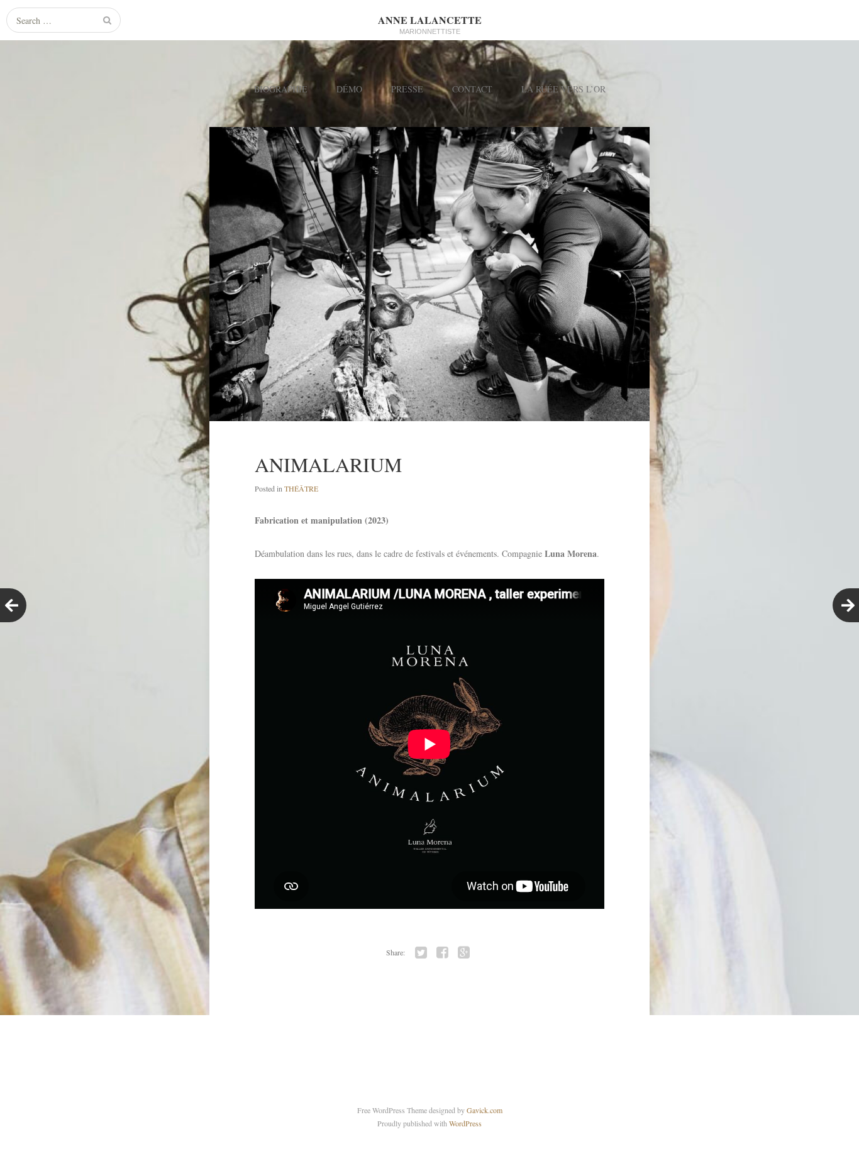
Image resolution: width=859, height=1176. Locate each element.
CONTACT (472, 89)
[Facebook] (443, 952)
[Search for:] (63, 20)
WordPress (465, 1123)
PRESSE (407, 89)
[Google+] (464, 952)
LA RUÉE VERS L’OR (563, 89)
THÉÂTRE (301, 488)
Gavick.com (484, 1110)
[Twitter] (421, 952)
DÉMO (349, 89)
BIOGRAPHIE (281, 89)
